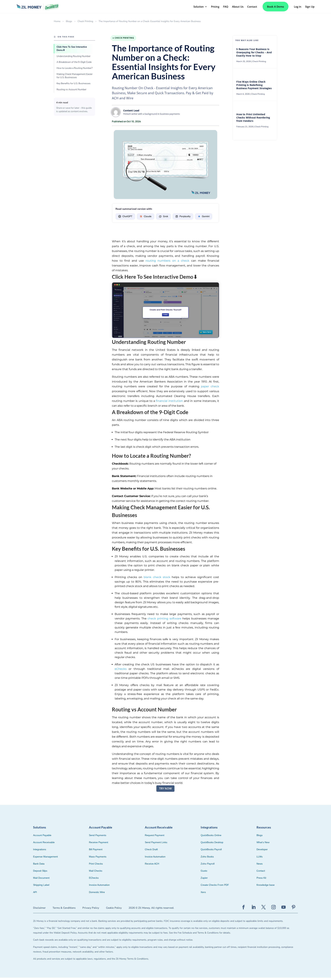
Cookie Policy (114, 908)
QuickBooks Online (211, 835)
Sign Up (309, 6)
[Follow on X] (263, 907)
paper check (210, 386)
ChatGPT (127, 216)
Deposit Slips (40, 870)
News (260, 863)
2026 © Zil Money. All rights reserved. (151, 908)
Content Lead (131, 110)
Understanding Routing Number (74, 56)
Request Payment (154, 835)
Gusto (204, 870)
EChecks (94, 877)
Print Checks (96, 863)
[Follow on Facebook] (243, 907)
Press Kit (261, 877)
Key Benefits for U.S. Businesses (74, 83)
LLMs (260, 856)
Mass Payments (97, 856)
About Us (237, 6)
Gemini (205, 216)
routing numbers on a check (167, 260)
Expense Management (45, 856)
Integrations (39, 849)
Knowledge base (266, 884)
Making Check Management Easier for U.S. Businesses (75, 75)
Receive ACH (152, 863)
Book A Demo (275, 6)
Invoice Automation (99, 884)
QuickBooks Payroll (211, 849)
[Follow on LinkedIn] (253, 907)
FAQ (225, 6)
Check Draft (151, 849)
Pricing (215, 6)
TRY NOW (165, 788)
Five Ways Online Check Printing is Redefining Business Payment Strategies (254, 85)
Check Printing (85, 21)
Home (57, 21)
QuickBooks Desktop (212, 842)
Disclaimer (39, 908)
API (35, 892)
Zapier (204, 877)
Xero (203, 892)
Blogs (69, 21)
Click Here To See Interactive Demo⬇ (72, 48)
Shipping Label (41, 884)
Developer (262, 849)
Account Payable (42, 835)
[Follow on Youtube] (283, 907)
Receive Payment (98, 842)
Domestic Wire (97, 892)
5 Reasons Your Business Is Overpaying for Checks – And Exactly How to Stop (254, 52)
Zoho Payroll (207, 863)
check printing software (164, 618)
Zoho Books (207, 856)
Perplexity (184, 216)
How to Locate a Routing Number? (75, 68)
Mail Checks (95, 870)
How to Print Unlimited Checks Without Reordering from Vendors (253, 117)
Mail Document (41, 877)
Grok (165, 216)
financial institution (169, 401)
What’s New (263, 842)
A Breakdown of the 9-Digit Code (74, 62)
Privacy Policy (90, 908)
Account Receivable (44, 842)
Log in (297, 6)
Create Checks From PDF (215, 884)
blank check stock (157, 577)
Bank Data (38, 863)
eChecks (121, 669)
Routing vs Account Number (71, 89)
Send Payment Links (156, 842)
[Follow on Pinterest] (293, 907)
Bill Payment (95, 849)
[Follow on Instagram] (273, 907)
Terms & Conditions (64, 908)
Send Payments (97, 835)
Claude (148, 216)
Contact (252, 6)
